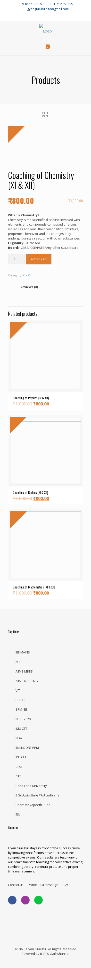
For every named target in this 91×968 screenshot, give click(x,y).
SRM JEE (21, 709)
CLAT (19, 766)
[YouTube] (45, 15)
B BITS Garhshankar (55, 953)
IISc (18, 814)
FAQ (67, 884)
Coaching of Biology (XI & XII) (30, 492)
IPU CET (21, 757)
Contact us (16, 884)
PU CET (21, 700)
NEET (19, 662)
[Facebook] (35, 15)
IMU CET (21, 728)
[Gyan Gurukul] (45, 30)
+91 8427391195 (30, 3)
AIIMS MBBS (24, 671)
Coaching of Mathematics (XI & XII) (34, 587)
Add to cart (39, 259)
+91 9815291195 (61, 3)
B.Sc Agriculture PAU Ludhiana (37, 795)
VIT (18, 690)
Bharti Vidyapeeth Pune (33, 805)
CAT (18, 776)
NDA (19, 738)
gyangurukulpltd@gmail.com (48, 9)
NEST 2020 (23, 719)
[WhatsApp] (24, 15)
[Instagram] (56, 15)
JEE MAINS (23, 652)
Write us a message (43, 884)
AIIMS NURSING (27, 681)
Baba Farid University (31, 785)
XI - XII (27, 275)
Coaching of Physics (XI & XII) (31, 397)
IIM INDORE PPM (27, 747)
